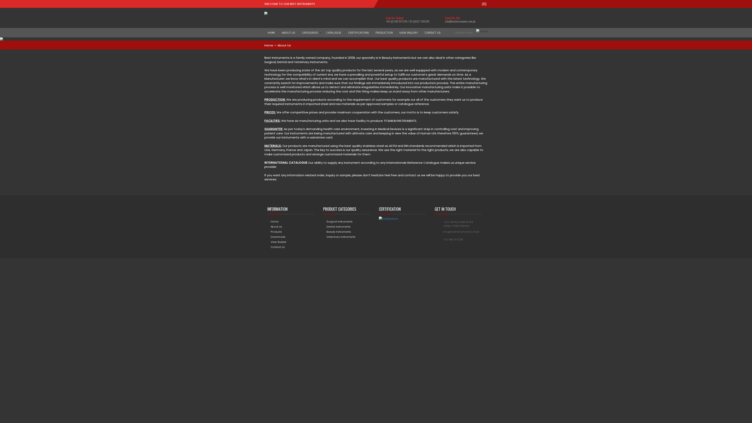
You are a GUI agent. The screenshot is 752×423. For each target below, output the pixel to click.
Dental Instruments (338, 227)
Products (276, 232)
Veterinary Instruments (340, 237)
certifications (358, 32)
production (384, 32)
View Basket (278, 242)
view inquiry (408, 32)
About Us (276, 227)
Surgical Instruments (339, 221)
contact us (433, 32)
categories (310, 32)
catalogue (333, 32)
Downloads (278, 237)
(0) (484, 3)
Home (271, 32)
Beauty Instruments (338, 232)
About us (288, 32)
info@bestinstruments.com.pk (461, 232)
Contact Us (278, 247)
